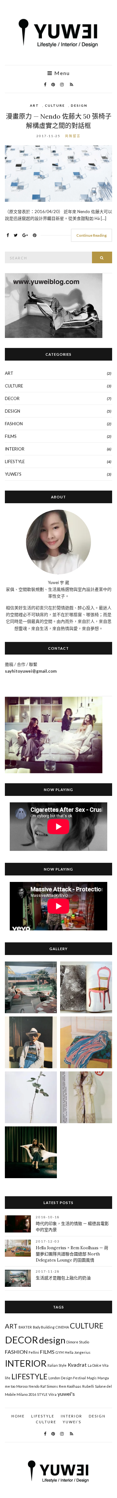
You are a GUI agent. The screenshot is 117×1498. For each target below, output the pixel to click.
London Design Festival (67, 1378)
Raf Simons (49, 1386)
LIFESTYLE (15, 461)
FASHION (14, 423)
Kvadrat (77, 1365)
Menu (61, 73)
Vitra (52, 1394)
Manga (103, 1378)
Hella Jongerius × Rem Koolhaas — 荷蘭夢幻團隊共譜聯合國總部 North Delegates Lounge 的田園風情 (72, 1254)
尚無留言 (73, 136)
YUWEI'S (13, 474)
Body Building (44, 1327)
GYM (60, 1352)
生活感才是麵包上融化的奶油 (63, 1278)
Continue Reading (91, 235)
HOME (18, 1416)
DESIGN (79, 105)
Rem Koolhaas (70, 1386)
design (52, 1340)
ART (34, 105)
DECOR (12, 398)
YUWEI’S (72, 1422)
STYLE (42, 1394)
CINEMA (62, 1327)
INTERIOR (14, 448)
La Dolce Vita (98, 1365)
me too (10, 1386)
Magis (92, 1378)
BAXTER (25, 1327)
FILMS (11, 436)
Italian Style (57, 1365)
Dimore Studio (77, 1342)
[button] (30, 987)
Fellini (34, 1352)
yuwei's (66, 1394)
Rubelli (88, 1386)
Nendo (34, 1386)
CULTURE (55, 105)
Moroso (22, 1386)
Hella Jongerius (77, 1352)
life (7, 1378)
